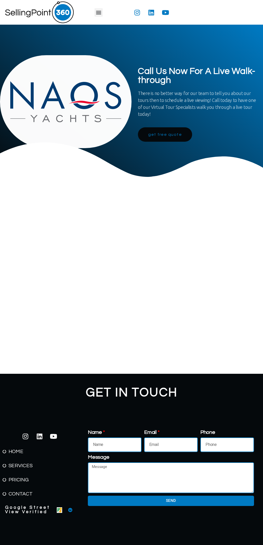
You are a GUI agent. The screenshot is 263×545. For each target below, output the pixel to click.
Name (95, 432)
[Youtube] (165, 12)
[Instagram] (137, 12)
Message (98, 457)
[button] (99, 12)
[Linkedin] (151, 12)
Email (150, 432)
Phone (207, 432)
